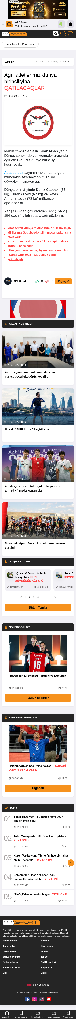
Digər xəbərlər (54, 1017)
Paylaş (62, 281)
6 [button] (46, 597)
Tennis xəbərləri (11, 967)
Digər (5, 973)
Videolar (45, 951)
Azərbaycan (56, 61)
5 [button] (42, 597)
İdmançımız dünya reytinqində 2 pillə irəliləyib (39, 228)
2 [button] (29, 597)
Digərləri (38, 788)
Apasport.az (13, 173)
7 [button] (50, 597)
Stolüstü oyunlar (11, 957)
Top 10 (44, 957)
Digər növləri (47, 946)
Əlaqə (44, 973)
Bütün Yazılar (38, 607)
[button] (21, 597)
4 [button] (38, 597)
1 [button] (25, 597)
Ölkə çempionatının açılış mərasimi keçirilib (38, 250)
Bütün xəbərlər (38, 697)
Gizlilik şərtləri (48, 962)
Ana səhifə (7, 1017)
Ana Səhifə (40, 61)
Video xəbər (68, 1017)
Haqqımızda (47, 967)
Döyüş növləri (10, 951)
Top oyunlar (9, 946)
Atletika (45, 940)
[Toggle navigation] (70, 33)
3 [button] (33, 597)
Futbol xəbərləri (11, 962)
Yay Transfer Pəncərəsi (20, 44)
